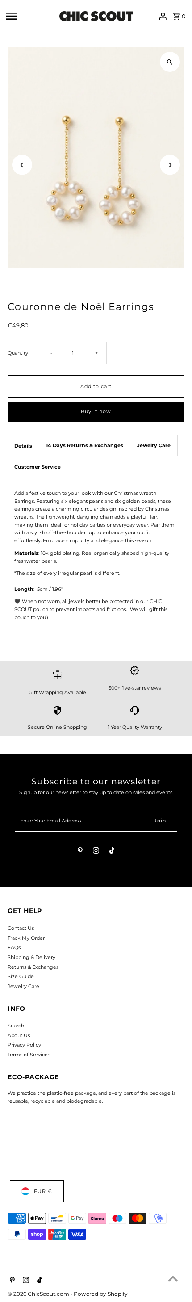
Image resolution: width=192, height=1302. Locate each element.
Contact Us (21, 928)
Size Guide (21, 976)
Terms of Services (29, 1054)
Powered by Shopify (101, 1293)
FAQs (14, 947)
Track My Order (26, 938)
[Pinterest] (80, 851)
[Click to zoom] (170, 62)
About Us (19, 1035)
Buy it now (96, 411)
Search (16, 1025)
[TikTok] (111, 851)
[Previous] (22, 165)
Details (23, 446)
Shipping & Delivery (31, 957)
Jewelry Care (154, 445)
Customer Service (37, 467)
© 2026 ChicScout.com (39, 1293)
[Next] (170, 165)
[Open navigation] (30, 16)
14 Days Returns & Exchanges (84, 445)
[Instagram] (96, 851)
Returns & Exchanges (33, 967)
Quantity (18, 353)
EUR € (43, 1191)
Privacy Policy (24, 1045)
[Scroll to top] (173, 1279)
